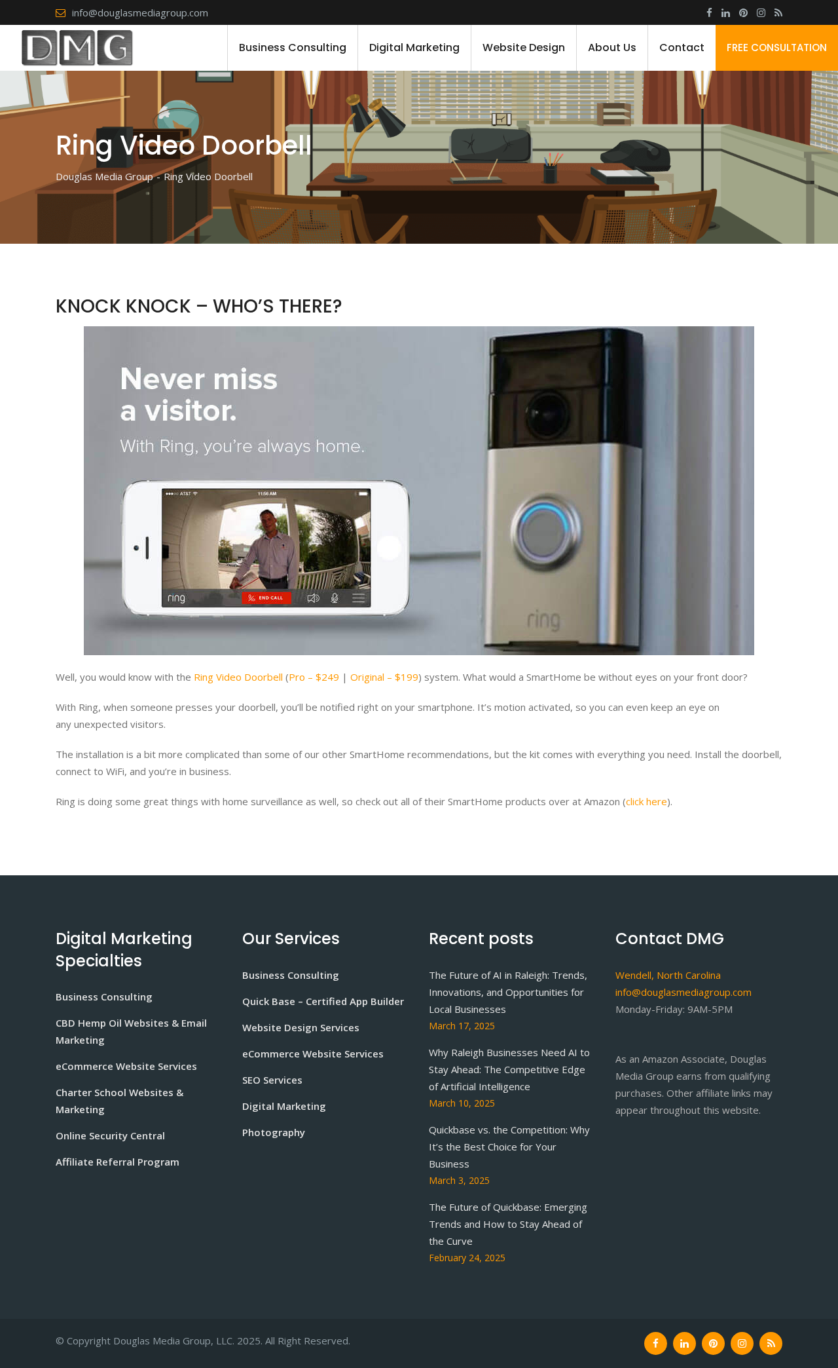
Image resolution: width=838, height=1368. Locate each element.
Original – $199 (384, 676)
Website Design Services (300, 1027)
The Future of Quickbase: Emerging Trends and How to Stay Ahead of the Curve (508, 1223)
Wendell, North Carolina (668, 974)
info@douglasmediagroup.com (140, 12)
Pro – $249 (314, 676)
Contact (681, 47)
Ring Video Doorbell (238, 676)
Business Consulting (292, 47)
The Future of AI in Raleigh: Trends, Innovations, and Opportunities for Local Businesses (508, 992)
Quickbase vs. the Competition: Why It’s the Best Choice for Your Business (509, 1146)
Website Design (524, 47)
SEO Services (272, 1079)
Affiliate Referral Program (117, 1161)
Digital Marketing (414, 47)
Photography (273, 1132)
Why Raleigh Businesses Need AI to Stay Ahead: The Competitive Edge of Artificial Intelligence (509, 1069)
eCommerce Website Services (126, 1066)
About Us (612, 47)
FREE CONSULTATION (777, 47)
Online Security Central (110, 1135)
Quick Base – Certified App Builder (323, 1001)
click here (646, 801)
